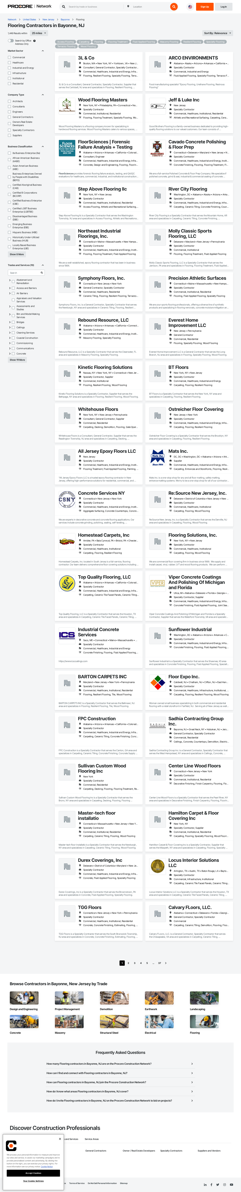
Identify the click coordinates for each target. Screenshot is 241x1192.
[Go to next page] (165, 963)
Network (44, 6)
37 (159, 963)
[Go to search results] (42, 273)
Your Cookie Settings (33, 1181)
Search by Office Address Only (23, 42)
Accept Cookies (33, 1173)
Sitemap (124, 1183)
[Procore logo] (20, 7)
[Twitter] (217, 1184)
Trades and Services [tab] (68, 1139)
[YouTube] (231, 1184)
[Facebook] (211, 1185)
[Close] (60, 1139)
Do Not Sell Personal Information (102, 1183)
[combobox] (150, 6)
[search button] (174, 6)
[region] (33, 1162)
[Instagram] (224, 1184)
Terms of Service (77, 1183)
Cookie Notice (47, 1166)
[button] (9, 57)
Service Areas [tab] (92, 1139)
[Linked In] (205, 1184)
